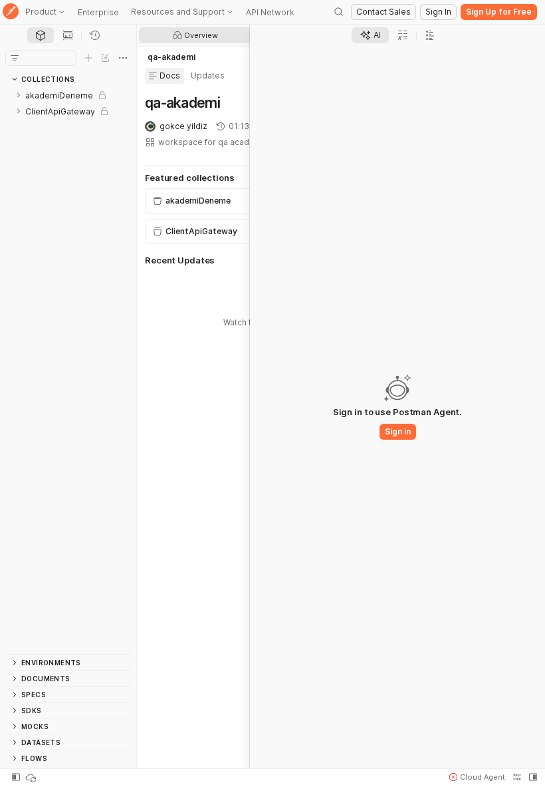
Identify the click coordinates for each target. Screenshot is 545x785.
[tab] (40, 35)
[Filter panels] (15, 58)
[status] (32, 777)
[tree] (68, 370)
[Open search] (339, 12)
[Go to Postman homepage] (11, 12)
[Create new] (88, 58)
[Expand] (18, 95)
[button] (477, 777)
